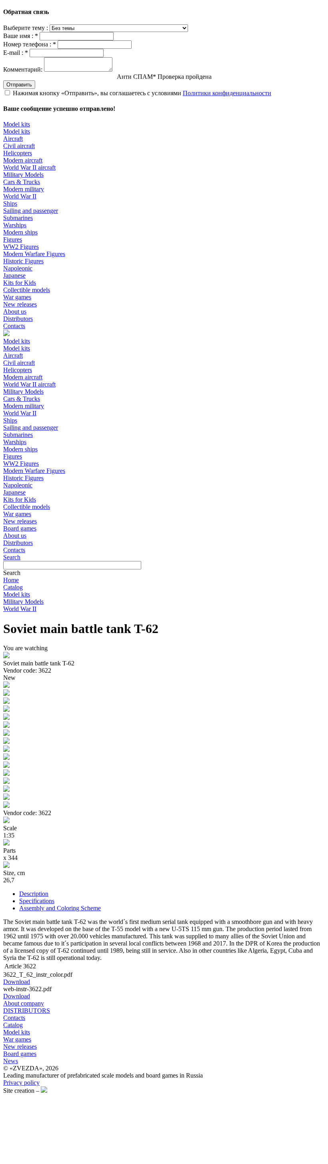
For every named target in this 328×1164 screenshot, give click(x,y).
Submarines (18, 217)
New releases (20, 304)
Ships (10, 203)
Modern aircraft (22, 160)
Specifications (36, 901)
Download (16, 981)
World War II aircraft (29, 167)
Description (33, 893)
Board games (19, 528)
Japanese (14, 275)
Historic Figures (23, 261)
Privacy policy (21, 1082)
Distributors (18, 318)
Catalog (13, 587)
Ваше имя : (20, 35)
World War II (19, 196)
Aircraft (13, 138)
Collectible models (26, 289)
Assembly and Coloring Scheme (60, 908)
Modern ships (20, 232)
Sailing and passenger (30, 210)
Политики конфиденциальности (227, 93)
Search (11, 557)
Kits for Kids (19, 282)
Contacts (14, 326)
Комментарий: (22, 69)
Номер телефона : (29, 44)
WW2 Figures (21, 246)
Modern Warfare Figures (34, 253)
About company (23, 1003)
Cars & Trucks (21, 181)
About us (14, 311)
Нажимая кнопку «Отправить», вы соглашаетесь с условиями (142, 93)
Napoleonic (17, 268)
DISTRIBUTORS (26, 1010)
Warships (14, 225)
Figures (12, 239)
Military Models (23, 174)
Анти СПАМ (164, 76)
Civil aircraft (19, 145)
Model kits (16, 124)
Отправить (19, 85)
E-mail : (15, 52)
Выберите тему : (26, 27)
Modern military (23, 189)
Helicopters (17, 153)
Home (11, 580)
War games (17, 297)
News (10, 1061)
